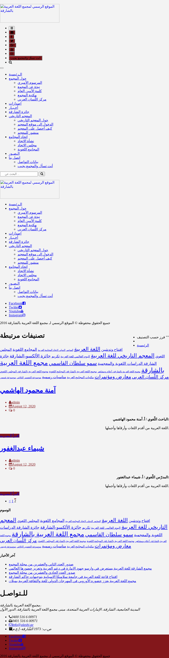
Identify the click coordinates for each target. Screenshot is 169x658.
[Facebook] (24, 303)
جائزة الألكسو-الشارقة (30, 355)
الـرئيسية (15, 74)
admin (15, 402)
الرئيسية (143, 345)
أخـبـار (13, 107)
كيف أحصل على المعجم (35, 128)
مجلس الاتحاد (27, 145)
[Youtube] (22, 311)
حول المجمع (17, 78)
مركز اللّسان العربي (32, 99)
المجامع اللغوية (28, 149)
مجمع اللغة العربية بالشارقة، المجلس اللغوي (24, 371)
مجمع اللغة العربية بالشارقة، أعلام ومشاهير (118, 371)
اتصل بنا (14, 158)
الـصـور (14, 153)
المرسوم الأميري (30, 82)
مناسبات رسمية (54, 377)
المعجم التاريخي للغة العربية (122, 355)
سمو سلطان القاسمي (73, 363)
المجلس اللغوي (28, 521)
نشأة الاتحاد (26, 141)
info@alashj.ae (22, 625)
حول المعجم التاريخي (33, 120)
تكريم (55, 356)
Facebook (15, 303)
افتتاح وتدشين (112, 350)
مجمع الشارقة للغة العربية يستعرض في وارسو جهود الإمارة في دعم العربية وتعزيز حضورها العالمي (80, 568)
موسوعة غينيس (8, 377)
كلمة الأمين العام (30, 91)
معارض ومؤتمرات (113, 376)
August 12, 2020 (23, 406)
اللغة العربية (87, 349)
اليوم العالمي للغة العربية (75, 356)
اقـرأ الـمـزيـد (9, 435)
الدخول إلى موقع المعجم (35, 124)
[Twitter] (20, 307)
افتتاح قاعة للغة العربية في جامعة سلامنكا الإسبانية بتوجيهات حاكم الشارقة (63, 577)
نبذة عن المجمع (29, 87)
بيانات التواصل (28, 162)
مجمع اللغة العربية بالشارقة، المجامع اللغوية (73, 371)
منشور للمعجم (28, 132)
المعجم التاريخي (20, 116)
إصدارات (15, 103)
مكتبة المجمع (27, 95)
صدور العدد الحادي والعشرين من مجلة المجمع (42, 572)
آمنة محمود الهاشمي (28, 390)
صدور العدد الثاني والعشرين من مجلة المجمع (41, 564)
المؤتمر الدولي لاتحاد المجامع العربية (55, 350)
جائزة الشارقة (19, 112)
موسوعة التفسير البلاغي (29, 377)
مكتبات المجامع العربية (80, 377)
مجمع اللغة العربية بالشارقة (48, 534)
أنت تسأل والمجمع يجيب (25, 58)
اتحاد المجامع (18, 137)
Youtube (14, 311)
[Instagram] (24, 315)
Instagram (15, 315)
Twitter (14, 307)
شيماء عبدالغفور (22, 448)
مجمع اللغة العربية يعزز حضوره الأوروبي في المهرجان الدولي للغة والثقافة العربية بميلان (72, 581)
